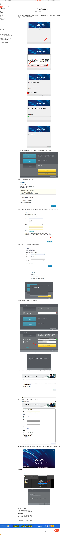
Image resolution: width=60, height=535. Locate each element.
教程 (0, 5)
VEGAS (1, 1)
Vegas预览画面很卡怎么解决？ (4, 39)
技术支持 (2, 14)
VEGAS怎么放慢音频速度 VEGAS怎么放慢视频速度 (25, 515)
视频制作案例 (2, 19)
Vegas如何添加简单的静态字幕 (4, 42)
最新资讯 (2, 15)
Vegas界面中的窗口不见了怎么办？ (5, 38)
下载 (0, 4)
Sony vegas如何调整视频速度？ (5, 34)
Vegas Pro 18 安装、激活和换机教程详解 (6, 35)
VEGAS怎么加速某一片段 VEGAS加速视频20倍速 (25, 520)
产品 (0, 3)
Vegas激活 (25, 508)
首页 (0, 2)
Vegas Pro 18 (21, 508)
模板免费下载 (2, 16)
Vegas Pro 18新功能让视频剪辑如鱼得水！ (26, 511)
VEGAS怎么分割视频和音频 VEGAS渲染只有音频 (25, 516)
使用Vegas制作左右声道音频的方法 (25, 510)
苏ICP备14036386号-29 (4, 534)
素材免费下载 (2, 18)
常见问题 (2, 12)
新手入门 (2, 11)
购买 (1, 6)
